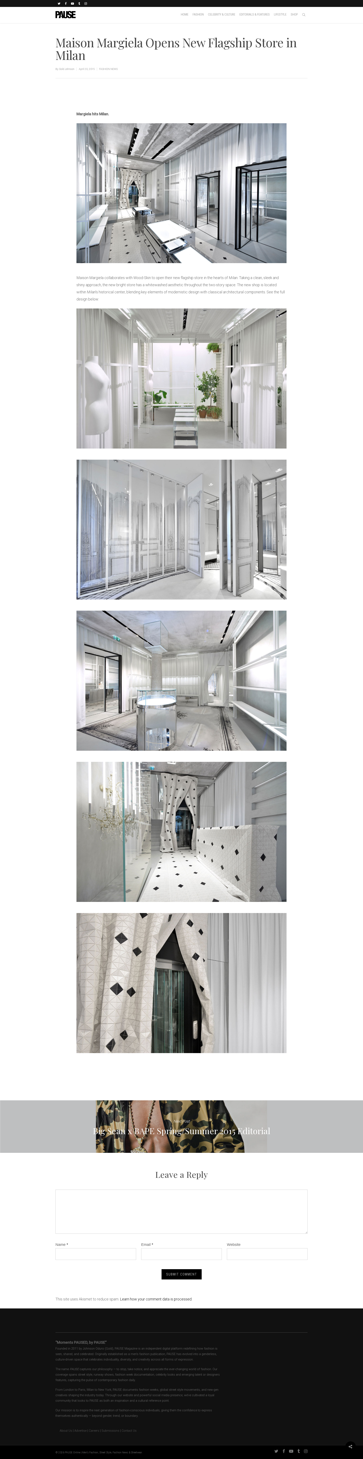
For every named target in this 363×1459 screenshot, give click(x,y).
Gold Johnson (66, 69)
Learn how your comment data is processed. (156, 1299)
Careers (94, 1431)
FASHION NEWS (108, 69)
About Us (63, 1431)
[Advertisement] (125, 96)
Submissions (110, 1431)
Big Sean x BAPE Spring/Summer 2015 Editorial (181, 1126)
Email (147, 1245)
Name (61, 1245)
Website (234, 1245)
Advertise (80, 1431)
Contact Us (129, 1431)
